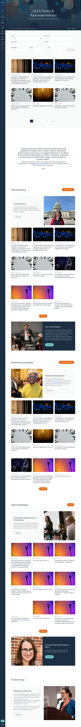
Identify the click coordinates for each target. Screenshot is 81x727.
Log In (2, 720)
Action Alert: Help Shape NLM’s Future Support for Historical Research (20, 107)
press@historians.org (23, 700)
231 (47, 121)
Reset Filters (71, 50)
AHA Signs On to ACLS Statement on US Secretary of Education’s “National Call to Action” (65, 78)
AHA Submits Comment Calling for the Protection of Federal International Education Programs (65, 276)
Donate (2, 724)
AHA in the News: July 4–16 (63, 476)
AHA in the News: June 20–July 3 (42, 589)
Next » (53, 121)
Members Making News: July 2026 (43, 106)
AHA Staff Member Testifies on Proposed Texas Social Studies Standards (20, 620)
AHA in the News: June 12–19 (41, 618)
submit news (56, 382)
